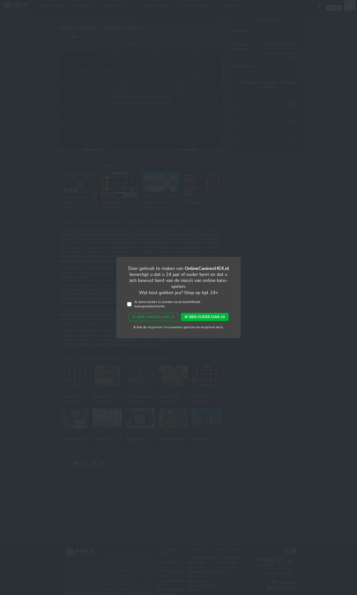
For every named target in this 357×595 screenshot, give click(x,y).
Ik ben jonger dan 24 (153, 316)
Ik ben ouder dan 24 (205, 316)
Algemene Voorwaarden (165, 327)
